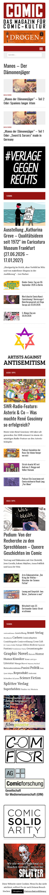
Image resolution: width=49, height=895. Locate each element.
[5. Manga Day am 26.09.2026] (11, 318)
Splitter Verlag (16, 683)
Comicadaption (30, 637)
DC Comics (7, 645)
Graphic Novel (16, 653)
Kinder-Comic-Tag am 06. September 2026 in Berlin (32, 283)
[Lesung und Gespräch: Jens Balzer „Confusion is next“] (11, 597)
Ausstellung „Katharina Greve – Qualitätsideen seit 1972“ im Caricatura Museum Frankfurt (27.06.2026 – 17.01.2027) (24, 244)
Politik (34, 668)
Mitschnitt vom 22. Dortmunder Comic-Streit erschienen (32, 608)
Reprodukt (20, 673)
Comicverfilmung (25, 641)
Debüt (13, 645)
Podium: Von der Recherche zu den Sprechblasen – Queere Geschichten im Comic (24, 543)
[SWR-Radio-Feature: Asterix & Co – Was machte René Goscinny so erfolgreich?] (24, 400)
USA (29, 689)
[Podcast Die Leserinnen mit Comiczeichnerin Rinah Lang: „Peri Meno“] (11, 484)
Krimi (27, 659)
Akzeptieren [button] (17, 891)
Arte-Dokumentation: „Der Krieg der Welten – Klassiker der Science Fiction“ (32, 579)
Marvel (24, 663)
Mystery (31, 663)
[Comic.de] (24, 15)
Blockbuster (8, 638)
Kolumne (7, 95)
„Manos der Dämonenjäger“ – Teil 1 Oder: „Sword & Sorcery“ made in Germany (24, 135)
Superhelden (12, 689)
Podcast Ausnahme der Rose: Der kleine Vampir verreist (31, 452)
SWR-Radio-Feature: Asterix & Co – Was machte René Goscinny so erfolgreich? (23, 415)
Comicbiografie (10, 641)
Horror (39, 654)
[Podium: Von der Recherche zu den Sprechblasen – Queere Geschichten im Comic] (24, 529)
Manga (18, 663)
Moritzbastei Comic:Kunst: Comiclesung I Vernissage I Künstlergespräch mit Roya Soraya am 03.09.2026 (33, 300)
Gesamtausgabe (35, 648)
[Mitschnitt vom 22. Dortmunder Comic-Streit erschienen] (11, 611)
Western (34, 689)
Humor (8, 659)
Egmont (41, 645)
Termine (9, 195)
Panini (25, 668)
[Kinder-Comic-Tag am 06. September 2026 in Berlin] (11, 287)
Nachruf (37, 664)
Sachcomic (32, 673)
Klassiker (18, 659)
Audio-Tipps (10, 372)
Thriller (24, 689)
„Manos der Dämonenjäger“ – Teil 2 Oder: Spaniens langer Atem (24, 100)
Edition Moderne (30, 645)
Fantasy (8, 648)
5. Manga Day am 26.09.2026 (29, 314)
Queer (5, 673)
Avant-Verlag (35, 633)
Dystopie (19, 645)
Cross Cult (38, 641)
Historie (31, 654)
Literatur (9, 663)
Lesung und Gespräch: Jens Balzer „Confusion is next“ (32, 593)
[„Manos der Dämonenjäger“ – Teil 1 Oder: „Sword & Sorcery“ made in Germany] (24, 122)
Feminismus (16, 649)
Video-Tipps (10, 500)
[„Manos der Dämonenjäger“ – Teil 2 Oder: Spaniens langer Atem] (24, 90)
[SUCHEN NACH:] (24, 54)
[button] (24, 36)
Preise (42, 668)
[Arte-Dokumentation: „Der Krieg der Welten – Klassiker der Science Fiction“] (11, 580)
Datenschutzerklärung (35, 891)
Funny (24, 649)
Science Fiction (30, 678)
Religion (10, 673)
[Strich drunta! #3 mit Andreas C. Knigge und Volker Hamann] (11, 470)
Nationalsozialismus (12, 668)
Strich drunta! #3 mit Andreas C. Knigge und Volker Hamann (31, 467)
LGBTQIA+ (33, 659)
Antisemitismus (9, 633)
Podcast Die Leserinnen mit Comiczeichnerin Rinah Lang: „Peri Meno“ (33, 481)
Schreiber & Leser (11, 678)
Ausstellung (20, 633)
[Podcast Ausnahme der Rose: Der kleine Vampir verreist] (11, 455)
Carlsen (17, 637)
